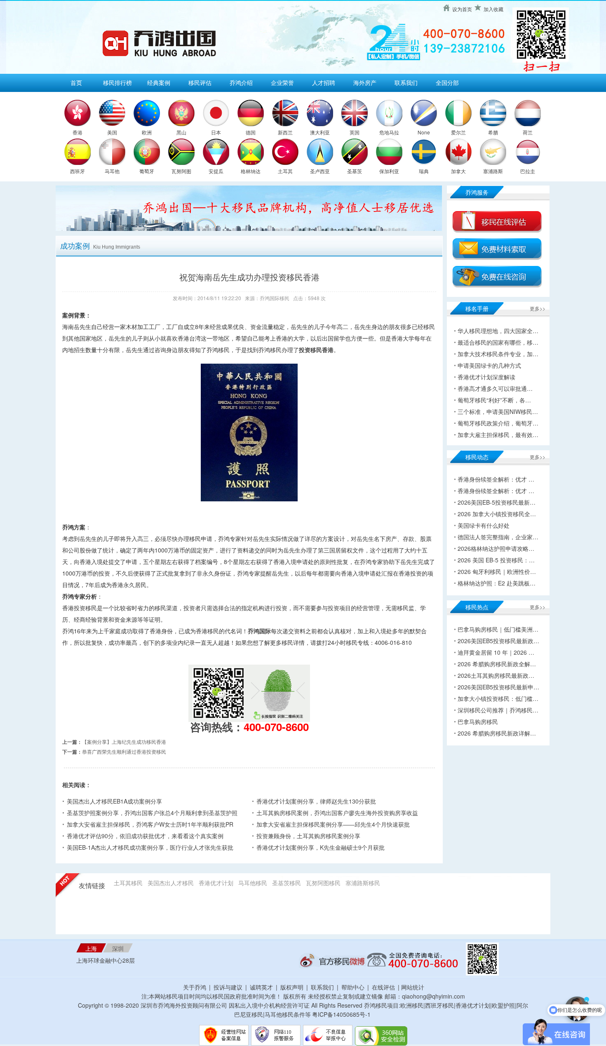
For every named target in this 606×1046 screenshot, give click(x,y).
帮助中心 (352, 987)
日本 (216, 132)
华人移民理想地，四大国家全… (498, 331)
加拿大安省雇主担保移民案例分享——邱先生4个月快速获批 (333, 824)
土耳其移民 (128, 883)
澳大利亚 (320, 132)
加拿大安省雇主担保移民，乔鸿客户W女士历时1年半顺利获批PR (150, 824)
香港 (77, 132)
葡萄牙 (146, 170)
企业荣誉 (282, 82)
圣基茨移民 (286, 883)
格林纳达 (251, 170)
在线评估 (384, 987)
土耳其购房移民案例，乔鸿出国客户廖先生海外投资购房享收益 (337, 813)
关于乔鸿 (194, 987)
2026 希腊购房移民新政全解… (497, 664)
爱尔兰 (458, 132)
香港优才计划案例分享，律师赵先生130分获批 (316, 801)
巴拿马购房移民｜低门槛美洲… (498, 629)
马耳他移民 (252, 883)
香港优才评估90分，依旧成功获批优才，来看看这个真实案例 (145, 836)
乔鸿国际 (259, 631)
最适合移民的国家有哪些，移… (498, 342)
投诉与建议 (228, 987)
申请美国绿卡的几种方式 (489, 365)
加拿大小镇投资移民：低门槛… (498, 698)
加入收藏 (493, 8)
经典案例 (158, 82)
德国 (251, 132)
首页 (76, 82)
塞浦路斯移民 (362, 883)
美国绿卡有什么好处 (484, 525)
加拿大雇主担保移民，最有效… (498, 434)
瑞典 (424, 170)
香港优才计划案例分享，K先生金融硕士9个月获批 (320, 847)
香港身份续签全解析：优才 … (496, 479)
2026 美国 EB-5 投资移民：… (496, 560)
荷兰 (528, 132)
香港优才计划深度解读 (486, 377)
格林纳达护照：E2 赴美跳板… (497, 583)
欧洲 (147, 132)
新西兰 (285, 132)
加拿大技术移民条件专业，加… (498, 354)
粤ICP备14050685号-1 (341, 1014)
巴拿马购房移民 (478, 721)
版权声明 (291, 987)
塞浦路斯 (493, 170)
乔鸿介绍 (241, 82)
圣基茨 (354, 170)
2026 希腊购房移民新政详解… (497, 733)
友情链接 (92, 885)
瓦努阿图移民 (323, 883)
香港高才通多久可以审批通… (495, 388)
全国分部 (447, 82)
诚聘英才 (261, 987)
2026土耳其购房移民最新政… (496, 675)
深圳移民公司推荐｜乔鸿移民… (498, 710)
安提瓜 (216, 170)
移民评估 (199, 82)
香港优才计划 (216, 883)
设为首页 (462, 8)
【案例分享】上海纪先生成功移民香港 (124, 741)
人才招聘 (323, 82)
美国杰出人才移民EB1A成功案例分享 (114, 801)
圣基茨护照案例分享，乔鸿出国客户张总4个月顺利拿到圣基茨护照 (152, 813)
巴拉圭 (527, 170)
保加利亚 (389, 170)
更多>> (537, 308)
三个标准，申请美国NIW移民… (498, 411)
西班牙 (77, 170)
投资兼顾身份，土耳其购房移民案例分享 (308, 836)
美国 (112, 132)
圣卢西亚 (320, 170)
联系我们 (406, 82)
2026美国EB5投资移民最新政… (498, 641)
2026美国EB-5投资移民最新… (497, 502)
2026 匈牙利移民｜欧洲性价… (497, 571)
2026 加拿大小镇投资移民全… (497, 514)
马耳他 (112, 170)
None (424, 132)
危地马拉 (389, 132)
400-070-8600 (276, 726)
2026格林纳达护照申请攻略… (496, 548)
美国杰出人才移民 (171, 883)
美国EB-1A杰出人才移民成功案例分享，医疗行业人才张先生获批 (150, 847)
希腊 (493, 132)
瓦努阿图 (181, 170)
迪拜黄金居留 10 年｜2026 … (496, 652)
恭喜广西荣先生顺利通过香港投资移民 (124, 751)
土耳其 (285, 170)
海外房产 (364, 82)
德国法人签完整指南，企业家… (498, 537)
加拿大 (458, 170)
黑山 (181, 132)
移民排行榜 (117, 82)
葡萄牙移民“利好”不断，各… (494, 400)
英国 (354, 132)
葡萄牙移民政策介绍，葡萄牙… (498, 423)
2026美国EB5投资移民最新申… (498, 687)
